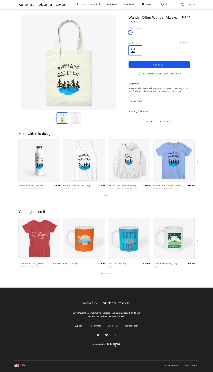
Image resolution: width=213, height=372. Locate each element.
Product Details (136, 101)
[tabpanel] (68, 62)
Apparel (95, 4)
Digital (163, 4)
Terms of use (191, 365)
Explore (81, 4)
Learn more (175, 73)
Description (134, 83)
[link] (39, 161)
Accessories (129, 4)
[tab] (62, 118)
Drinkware (148, 4)
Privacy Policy (171, 365)
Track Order (95, 325)
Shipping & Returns (138, 111)
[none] (181, 42)
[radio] (135, 50)
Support (78, 325)
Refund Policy (131, 325)
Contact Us (113, 325)
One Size (133, 50)
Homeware (111, 4)
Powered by (99, 344)
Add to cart (159, 64)
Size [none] (131, 42)
